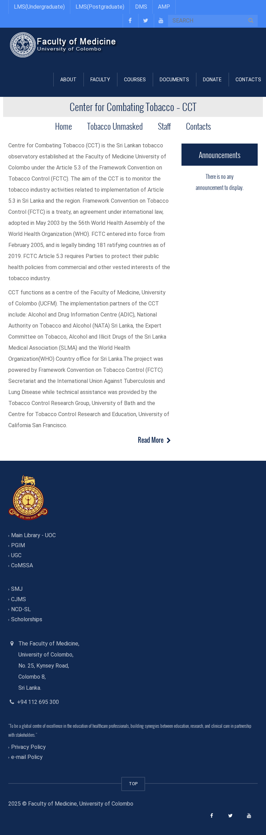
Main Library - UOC (33, 535)
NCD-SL (21, 609)
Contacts (198, 126)
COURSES (135, 79)
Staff (164, 126)
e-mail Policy (27, 757)
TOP (133, 783)
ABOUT (68, 79)
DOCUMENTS (174, 79)
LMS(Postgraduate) (100, 6)
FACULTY (100, 79)
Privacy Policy (28, 747)
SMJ (17, 589)
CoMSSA (22, 565)
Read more (151, 439)
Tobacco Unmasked (115, 126)
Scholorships (26, 619)
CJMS (18, 599)
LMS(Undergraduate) (39, 6)
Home (63, 126)
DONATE (212, 79)
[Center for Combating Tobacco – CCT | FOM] (63, 45)
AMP (164, 6)
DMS (141, 6)
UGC (16, 555)
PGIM (18, 545)
